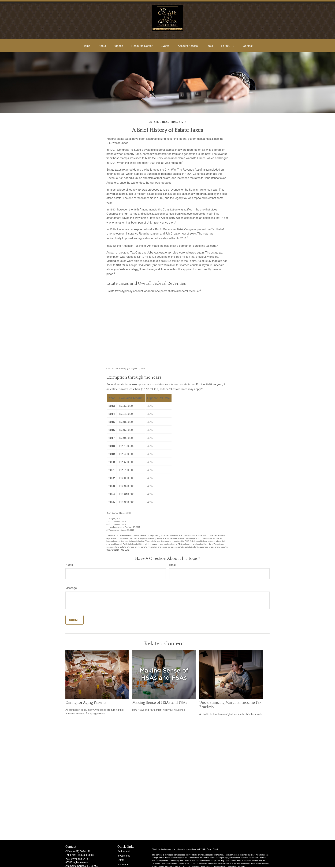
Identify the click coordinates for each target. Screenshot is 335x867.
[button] (86, 45)
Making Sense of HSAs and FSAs (159, 702)
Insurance (122, 864)
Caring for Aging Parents (85, 702)
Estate (120, 860)
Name (69, 565)
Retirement (123, 851)
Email (172, 565)
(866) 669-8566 (85, 855)
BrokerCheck (212, 849)
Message (71, 588)
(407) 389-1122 (82, 851)
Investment (123, 855)
